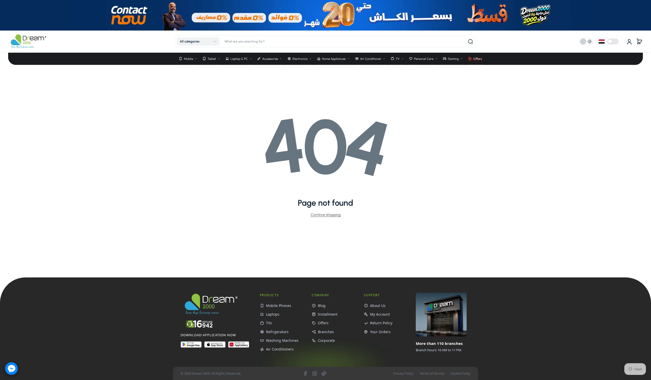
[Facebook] (305, 373)
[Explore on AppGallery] (238, 346)
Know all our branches (440, 361)
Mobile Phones (278, 305)
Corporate (326, 340)
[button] (198, 41)
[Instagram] (314, 373)
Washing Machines (282, 340)
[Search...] (470, 41)
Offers (323, 322)
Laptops (272, 314)
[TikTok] (324, 373)
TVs (269, 322)
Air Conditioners (280, 349)
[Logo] (28, 41)
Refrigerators (277, 331)
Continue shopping (326, 214)
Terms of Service (432, 373)
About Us (378, 305)
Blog (322, 305)
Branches (326, 331)
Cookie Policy (460, 373)
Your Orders (380, 331)
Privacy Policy (403, 373)
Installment (327, 314)
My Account (380, 314)
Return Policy (381, 322)
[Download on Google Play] (191, 346)
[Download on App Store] (214, 346)
